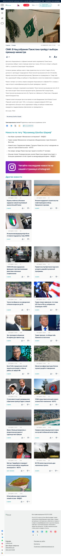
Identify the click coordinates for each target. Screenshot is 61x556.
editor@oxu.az (10, 547)
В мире (9, 208)
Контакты (37, 544)
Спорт (9, 239)
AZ (2, 5)
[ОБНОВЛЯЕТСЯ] (18, 322)
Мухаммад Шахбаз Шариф (14, 116)
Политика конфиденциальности (44, 546)
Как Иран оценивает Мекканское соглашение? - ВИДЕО (27, 136)
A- (50, 57)
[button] (37, 5)
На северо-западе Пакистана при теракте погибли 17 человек (29, 151)
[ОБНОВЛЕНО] (47, 450)
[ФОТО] (47, 386)
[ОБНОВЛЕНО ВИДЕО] (18, 289)
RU (2, 8)
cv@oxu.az (9, 543)
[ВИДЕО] (18, 483)
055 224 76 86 (10, 550)
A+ (55, 56)
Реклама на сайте (39, 541)
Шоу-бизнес (10, 470)
